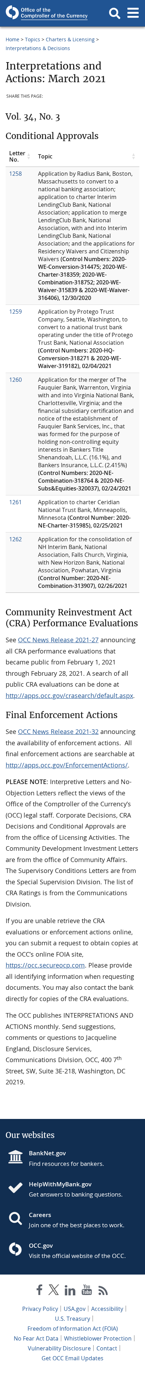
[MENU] (133, 13)
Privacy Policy (40, 1309)
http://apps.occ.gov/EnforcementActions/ (67, 765)
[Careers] (18, 1219)
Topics (32, 39)
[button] (115, 13)
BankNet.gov (47, 1153)
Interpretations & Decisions (38, 48)
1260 (15, 380)
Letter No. (17, 156)
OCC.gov (41, 1245)
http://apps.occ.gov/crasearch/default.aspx (69, 695)
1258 (15, 173)
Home (12, 39)
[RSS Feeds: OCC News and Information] (103, 1291)
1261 (15, 502)
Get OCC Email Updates (72, 1358)
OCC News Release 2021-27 (58, 640)
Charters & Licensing (70, 39)
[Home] (18, 1188)
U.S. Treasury (72, 1319)
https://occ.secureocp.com (45, 965)
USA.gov (75, 1309)
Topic (45, 156)
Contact (106, 1348)
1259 (15, 311)
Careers (40, 1215)
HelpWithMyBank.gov (60, 1184)
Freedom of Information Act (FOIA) (72, 1328)
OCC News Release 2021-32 (58, 731)
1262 (15, 539)
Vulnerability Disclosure (59, 1348)
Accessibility (107, 1309)
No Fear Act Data (36, 1338)
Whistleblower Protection (98, 1338)
